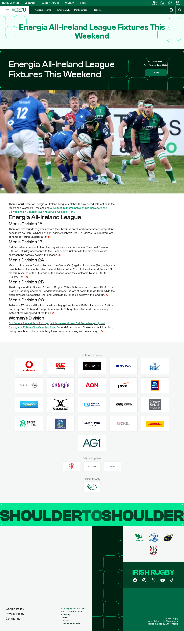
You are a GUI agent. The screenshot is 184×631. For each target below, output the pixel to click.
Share (156, 72)
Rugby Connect (10, 3)
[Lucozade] (29, 404)
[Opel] (29, 385)
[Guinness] (92, 366)
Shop (83, 3)
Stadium (69, 3)
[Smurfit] (92, 404)
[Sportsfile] (113, 466)
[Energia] (60, 385)
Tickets (97, 10)
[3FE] (71, 466)
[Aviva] (123, 366)
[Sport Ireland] (29, 424)
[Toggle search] (179, 10)
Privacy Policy (15, 613)
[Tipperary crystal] (92, 466)
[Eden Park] (92, 424)
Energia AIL (63, 10)
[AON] (92, 385)
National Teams (43, 10)
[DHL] (155, 424)
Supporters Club (50, 3)
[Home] (19, 10)
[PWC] (123, 385)
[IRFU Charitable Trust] (92, 486)
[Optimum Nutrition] (123, 404)
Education (30, 3)
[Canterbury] (60, 366)
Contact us (13, 618)
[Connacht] (154, 3)
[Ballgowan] (60, 424)
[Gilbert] (60, 404)
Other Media (172, 624)
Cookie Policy (15, 609)
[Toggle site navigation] (6, 10)
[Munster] (170, 3)
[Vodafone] (29, 366)
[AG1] (92, 443)
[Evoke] (123, 424)
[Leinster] (162, 3)
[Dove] (155, 404)
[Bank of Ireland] (155, 366)
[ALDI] (155, 385)
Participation (81, 10)
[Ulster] (178, 3)
